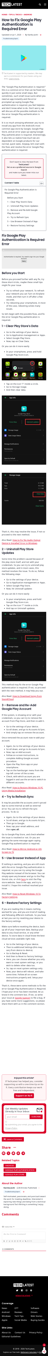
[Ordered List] (14, 1241)
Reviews (18, 1312)
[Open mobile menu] (45, 4)
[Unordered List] (17, 1241)
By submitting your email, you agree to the (23, 1126)
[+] (30, 1241)
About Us (6, 1332)
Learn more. (14, 78)
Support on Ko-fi (24, 1095)
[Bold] (4, 1241)
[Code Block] (22, 1241)
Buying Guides (38, 1320)
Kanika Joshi (33, 35)
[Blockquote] (20, 1241)
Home (4, 14)
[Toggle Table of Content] (40, 183)
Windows (6, 1316)
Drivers (34, 1312)
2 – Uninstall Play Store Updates (22, 206)
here (23, 879)
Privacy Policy (35, 1332)
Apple (4, 1320)
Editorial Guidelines (11, 1336)
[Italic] (6, 1241)
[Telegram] (23, 1153)
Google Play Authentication (19, 1170)
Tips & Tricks (15, 14)
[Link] (25, 1241)
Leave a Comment (14, 1139)
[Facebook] (3, 1153)
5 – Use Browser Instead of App (22, 221)
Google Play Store (14, 1174)
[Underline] (9, 1241)
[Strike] (12, 1241)
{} (28, 1241)
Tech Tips (19, 1316)
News (4, 1308)
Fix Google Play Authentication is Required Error (21, 191)
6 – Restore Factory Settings (20, 225)
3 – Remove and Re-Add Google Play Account (22, 212)
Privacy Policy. (11, 1128)
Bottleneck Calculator (29, 1352)
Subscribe (36, 1116)
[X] (8, 1153)
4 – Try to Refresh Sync (18, 217)
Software (35, 1308)
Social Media (21, 1320)
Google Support (22, 997)
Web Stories (36, 1316)
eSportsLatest (23, 1295)
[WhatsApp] (13, 1153)
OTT (16, 1308)
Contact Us (20, 1332)
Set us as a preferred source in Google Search (24, 168)
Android (28, 14)
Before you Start (15, 197)
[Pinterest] (18, 1153)
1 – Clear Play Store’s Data (19, 201)
